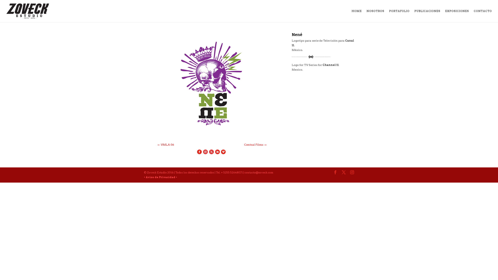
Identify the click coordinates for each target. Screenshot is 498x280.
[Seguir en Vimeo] (223, 152)
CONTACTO (483, 11)
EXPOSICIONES (457, 11)
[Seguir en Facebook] (199, 152)
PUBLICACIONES (427, 11)
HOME (357, 11)
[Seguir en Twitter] (211, 152)
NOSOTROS (375, 11)
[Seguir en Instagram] (205, 152)
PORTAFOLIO (399, 11)
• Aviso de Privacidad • (160, 177)
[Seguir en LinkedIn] (217, 152)
